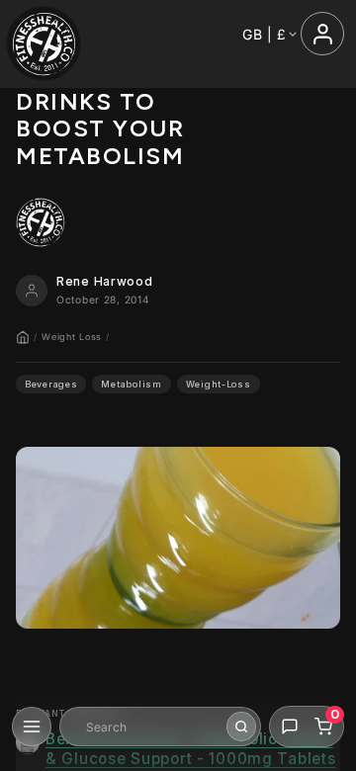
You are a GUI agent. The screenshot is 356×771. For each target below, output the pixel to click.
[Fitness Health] (44, 44)
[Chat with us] (290, 726)
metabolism (131, 384)
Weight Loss (72, 336)
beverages (51, 384)
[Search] (241, 726)
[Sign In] (322, 33)
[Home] (23, 337)
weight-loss (218, 384)
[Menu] (31, 726)
